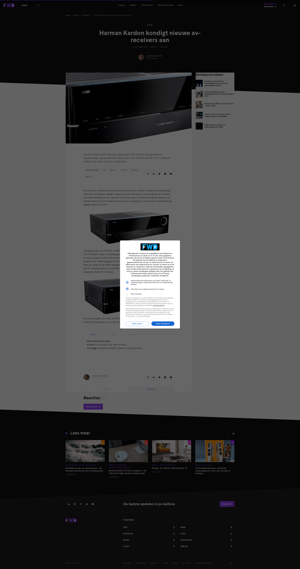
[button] (150, 294)
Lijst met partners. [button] (159, 305)
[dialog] (150, 284)
